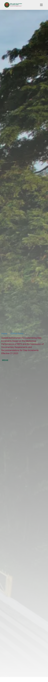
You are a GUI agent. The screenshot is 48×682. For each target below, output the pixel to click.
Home (4, 333)
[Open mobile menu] (41, 5)
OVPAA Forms (17, 333)
